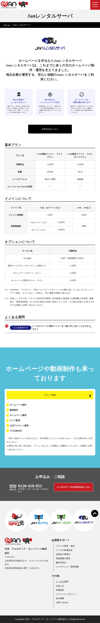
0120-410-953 (30, 486)
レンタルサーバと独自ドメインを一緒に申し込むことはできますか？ (52, 327)
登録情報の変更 (63, 558)
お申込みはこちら (50, 129)
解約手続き (61, 562)
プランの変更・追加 (65, 546)
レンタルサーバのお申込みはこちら (73, 487)
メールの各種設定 (64, 550)
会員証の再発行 (63, 554)
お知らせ (60, 586)
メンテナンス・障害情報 (67, 567)
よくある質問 (62, 582)
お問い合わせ (62, 602)
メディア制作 (50, 395)
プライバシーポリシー (66, 594)
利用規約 (60, 590)
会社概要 (60, 598)
